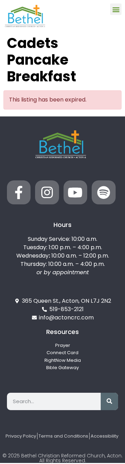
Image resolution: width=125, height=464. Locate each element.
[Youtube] (75, 192)
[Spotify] (103, 192)
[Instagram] (47, 192)
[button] (116, 9)
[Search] (109, 401)
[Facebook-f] (19, 192)
